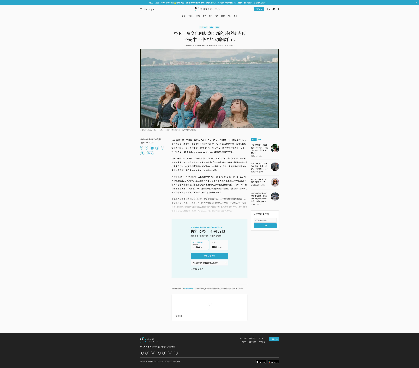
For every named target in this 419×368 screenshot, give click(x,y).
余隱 (252, 156)
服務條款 (176, 361)
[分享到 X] (146, 148)
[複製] (141, 148)
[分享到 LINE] (162, 148)
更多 (259, 139)
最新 (253, 139)
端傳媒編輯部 (188, 289)
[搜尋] (277, 9)
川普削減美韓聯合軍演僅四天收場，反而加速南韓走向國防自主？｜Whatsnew (259, 197)
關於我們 (243, 338)
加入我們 (262, 338)
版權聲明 (252, 342)
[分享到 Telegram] (157, 148)
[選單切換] (193, 16)
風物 (211, 27)
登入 (201, 269)
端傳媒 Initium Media (154, 361)
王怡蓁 (253, 204)
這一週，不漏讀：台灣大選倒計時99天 (259, 180)
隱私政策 (168, 361)
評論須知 (179, 316)
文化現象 (203, 27)
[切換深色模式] (273, 9)
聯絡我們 (252, 338)
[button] (190, 16)
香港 (217, 27)
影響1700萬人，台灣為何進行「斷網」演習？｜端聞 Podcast (259, 166)
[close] (416, 2)
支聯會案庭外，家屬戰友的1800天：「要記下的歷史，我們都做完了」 (259, 149)
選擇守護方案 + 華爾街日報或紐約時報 (205, 263)
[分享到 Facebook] (152, 148)
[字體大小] (145, 9)
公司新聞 (262, 342)
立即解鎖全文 (209, 256)
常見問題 (243, 342)
